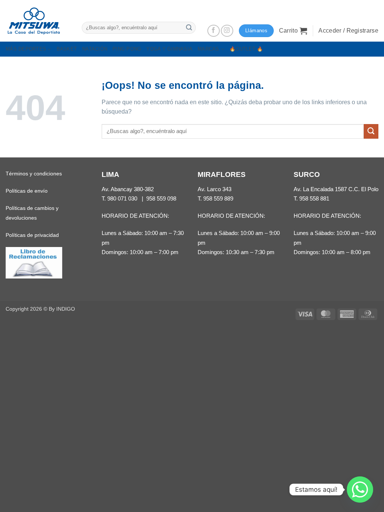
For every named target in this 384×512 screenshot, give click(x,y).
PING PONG (126, 49)
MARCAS (208, 49)
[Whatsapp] (360, 489)
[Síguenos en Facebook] (213, 31)
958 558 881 (314, 198)
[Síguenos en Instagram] (227, 31)
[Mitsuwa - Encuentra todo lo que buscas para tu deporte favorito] (34, 21)
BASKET (67, 49)
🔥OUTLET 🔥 (246, 49)
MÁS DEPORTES (26, 49)
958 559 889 (218, 198)
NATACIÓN (94, 49)
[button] (293, 31)
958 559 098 (161, 198)
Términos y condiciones (34, 174)
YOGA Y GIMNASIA (169, 49)
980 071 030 (122, 198)
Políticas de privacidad (32, 235)
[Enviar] (189, 27)
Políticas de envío (27, 191)
